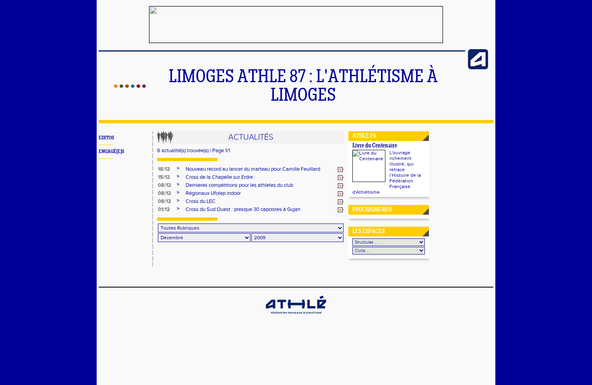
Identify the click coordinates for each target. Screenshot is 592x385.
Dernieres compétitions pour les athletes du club (239, 185)
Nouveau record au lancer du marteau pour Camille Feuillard (253, 169)
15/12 (164, 177)
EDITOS (106, 138)
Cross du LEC (200, 201)
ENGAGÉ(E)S (111, 151)
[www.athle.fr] (478, 67)
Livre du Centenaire (374, 146)
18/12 (164, 169)
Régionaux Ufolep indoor (213, 193)
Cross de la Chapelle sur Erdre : (220, 177)
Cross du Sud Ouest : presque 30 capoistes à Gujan (243, 209)
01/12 (164, 209)
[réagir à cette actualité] (341, 169)
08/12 (164, 185)
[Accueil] (130, 86)
